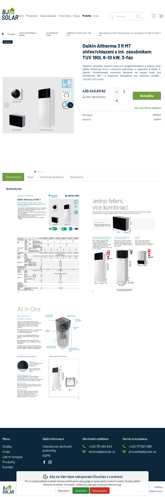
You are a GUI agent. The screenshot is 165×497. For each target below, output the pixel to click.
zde (119, 484)
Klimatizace (32, 15)
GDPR (46, 455)
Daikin (21, 15)
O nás (96, 15)
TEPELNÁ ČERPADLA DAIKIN (28, 34)
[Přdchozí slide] (7, 105)
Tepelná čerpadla (48, 15)
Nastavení (63, 490)
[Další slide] (70, 105)
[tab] (35, 171)
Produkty (11, 34)
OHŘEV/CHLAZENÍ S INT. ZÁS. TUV (79, 34)
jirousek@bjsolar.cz (142, 451)
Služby (7, 446)
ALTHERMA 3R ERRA (52, 34)
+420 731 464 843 (100, 446)
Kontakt (7, 467)
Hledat (138, 16)
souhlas (87, 481)
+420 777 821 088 (140, 446)
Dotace (76, 15)
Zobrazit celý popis (93, 78)
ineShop (158, 487)
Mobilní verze (156, 491)
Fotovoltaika (65, 15)
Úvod (3, 34)
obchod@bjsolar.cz (102, 451)
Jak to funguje (12, 457)
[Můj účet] (153, 15)
